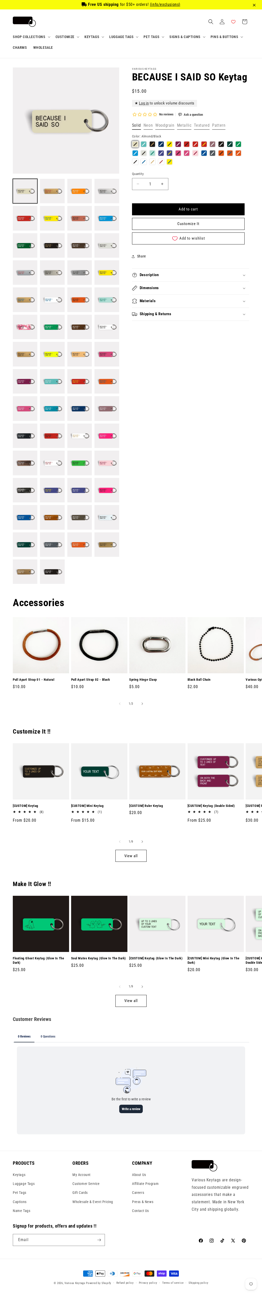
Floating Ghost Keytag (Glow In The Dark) (38, 960)
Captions (20, 1202)
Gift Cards (80, 1193)
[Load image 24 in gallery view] (106, 327)
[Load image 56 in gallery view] (106, 544)
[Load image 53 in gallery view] (25, 544)
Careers (138, 1193)
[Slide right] (142, 703)
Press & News (142, 1202)
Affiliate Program (145, 1184)
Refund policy (125, 1283)
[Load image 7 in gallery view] (79, 218)
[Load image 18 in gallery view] (52, 299)
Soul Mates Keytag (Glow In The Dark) (98, 958)
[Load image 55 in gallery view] (79, 544)
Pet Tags (19, 1193)
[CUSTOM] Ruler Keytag (146, 806)
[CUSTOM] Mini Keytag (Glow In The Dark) (213, 960)
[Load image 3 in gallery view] (79, 191)
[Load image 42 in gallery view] (52, 463)
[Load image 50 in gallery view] (52, 517)
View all (131, 856)
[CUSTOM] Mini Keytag (87, 806)
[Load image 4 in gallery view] (106, 191)
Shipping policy (199, 1283)
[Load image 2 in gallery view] (52, 191)
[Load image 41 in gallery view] (25, 463)
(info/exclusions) (165, 4)
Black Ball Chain (199, 679)
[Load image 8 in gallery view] (106, 218)
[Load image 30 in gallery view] (52, 381)
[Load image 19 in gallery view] (79, 299)
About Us (139, 1175)
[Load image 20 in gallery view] (106, 299)
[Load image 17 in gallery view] (25, 299)
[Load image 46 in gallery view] (52, 490)
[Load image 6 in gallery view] (52, 218)
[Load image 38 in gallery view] (52, 435)
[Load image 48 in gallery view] (106, 490)
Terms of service (172, 1283)
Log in (144, 103)
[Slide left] (119, 703)
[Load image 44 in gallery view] (106, 463)
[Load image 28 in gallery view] (106, 354)
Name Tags (21, 1211)
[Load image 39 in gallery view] (79, 435)
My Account (81, 1175)
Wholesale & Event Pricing (92, 1202)
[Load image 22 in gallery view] (52, 327)
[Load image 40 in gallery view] (106, 435)
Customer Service (86, 1184)
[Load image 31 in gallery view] (79, 381)
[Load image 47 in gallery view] (79, 490)
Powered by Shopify (98, 1283)
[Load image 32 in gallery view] (106, 381)
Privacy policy (148, 1283)
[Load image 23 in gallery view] (79, 327)
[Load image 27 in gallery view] (79, 354)
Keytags (19, 1175)
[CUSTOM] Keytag (25, 806)
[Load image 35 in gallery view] (79, 408)
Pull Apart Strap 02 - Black (90, 679)
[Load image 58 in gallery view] (52, 571)
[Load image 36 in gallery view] (106, 408)
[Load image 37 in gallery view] (25, 435)
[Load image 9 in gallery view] (25, 245)
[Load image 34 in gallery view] (52, 408)
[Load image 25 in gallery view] (25, 354)
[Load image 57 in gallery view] (25, 571)
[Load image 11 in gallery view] (79, 245)
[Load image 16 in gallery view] (106, 272)
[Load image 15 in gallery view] (79, 272)
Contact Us (140, 1211)
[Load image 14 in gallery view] (52, 272)
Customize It (188, 223)
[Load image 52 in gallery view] (106, 517)
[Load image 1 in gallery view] (25, 191)
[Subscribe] (99, 1240)
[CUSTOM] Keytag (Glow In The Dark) (155, 958)
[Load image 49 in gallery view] (25, 517)
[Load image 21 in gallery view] (25, 327)
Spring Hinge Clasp (143, 679)
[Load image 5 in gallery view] (25, 218)
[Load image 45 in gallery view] (25, 490)
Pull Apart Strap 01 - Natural (33, 679)
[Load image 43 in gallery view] (79, 463)
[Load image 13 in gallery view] (25, 272)
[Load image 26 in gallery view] (52, 354)
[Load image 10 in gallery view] (52, 245)
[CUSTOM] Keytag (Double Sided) (211, 806)
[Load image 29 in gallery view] (25, 381)
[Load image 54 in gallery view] (52, 544)
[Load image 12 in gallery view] (106, 245)
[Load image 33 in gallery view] (25, 408)
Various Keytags (74, 1283)
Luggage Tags (24, 1184)
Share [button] (141, 256)
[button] (31, 36)
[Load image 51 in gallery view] (79, 517)
